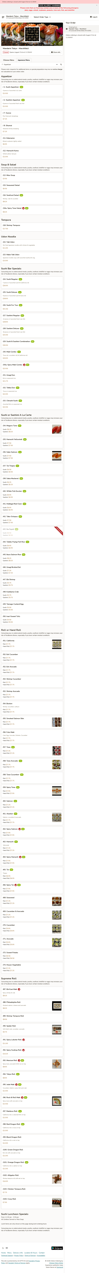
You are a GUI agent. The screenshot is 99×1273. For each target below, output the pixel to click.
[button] (96, 5)
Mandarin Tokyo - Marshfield (17, 16)
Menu (9, 1253)
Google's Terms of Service (17, 1263)
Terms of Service (30, 1256)
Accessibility (41, 1256)
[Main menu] (3, 17)
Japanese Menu (24, 60)
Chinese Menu (8, 60)
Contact (41, 1253)
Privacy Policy (18, 1256)
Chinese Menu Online (56, 1263)
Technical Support (7, 1256)
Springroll (60, 1267)
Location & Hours (30, 1253)
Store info (56, 52)
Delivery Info (18, 1253)
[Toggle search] (61, 64)
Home (3, 1253)
